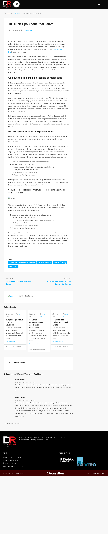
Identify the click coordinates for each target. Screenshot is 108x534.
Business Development (27, 263)
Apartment (13, 263)
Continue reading (11, 341)
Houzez (56, 263)
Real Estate (16, 13)
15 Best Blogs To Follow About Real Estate (60, 322)
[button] (99, 4)
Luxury (63, 263)
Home (8, 13)
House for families (44, 263)
